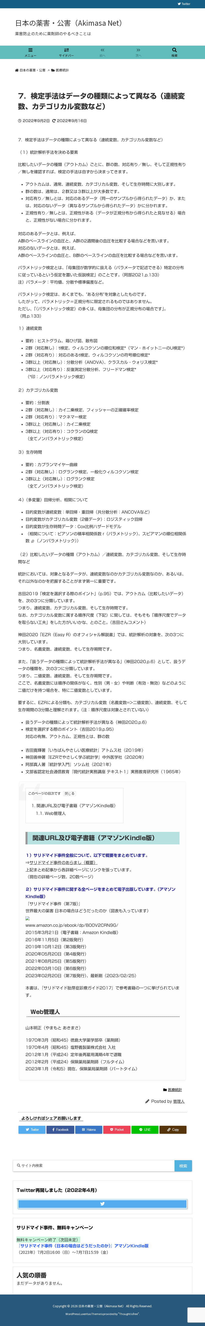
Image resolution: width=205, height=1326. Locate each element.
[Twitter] (102, 1204)
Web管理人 (51, 813)
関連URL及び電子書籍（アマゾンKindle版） (74, 806)
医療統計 (62, 70)
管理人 (178, 1101)
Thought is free (128, 1314)
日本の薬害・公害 (33, 70)
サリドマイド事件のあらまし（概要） (64, 863)
